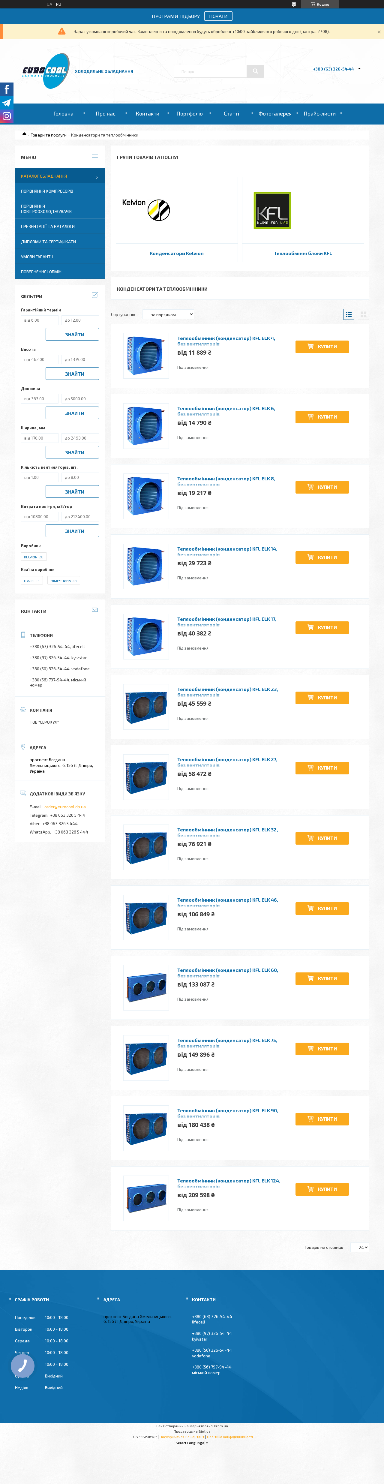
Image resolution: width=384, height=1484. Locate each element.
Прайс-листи (320, 113)
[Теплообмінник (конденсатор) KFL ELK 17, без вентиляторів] (146, 636)
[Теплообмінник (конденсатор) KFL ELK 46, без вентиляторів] (146, 917)
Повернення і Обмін (41, 271)
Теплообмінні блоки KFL (303, 253)
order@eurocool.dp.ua (65, 806)
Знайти (74, 334)
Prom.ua (221, 1426)
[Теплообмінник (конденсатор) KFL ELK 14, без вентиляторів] (146, 566)
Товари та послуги (49, 134)
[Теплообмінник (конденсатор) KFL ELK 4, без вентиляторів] (146, 356)
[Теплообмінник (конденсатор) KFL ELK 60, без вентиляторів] (146, 988)
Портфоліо (189, 113)
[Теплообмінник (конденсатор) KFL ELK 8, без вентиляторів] (146, 496)
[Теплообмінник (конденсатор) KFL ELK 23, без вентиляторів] (146, 707)
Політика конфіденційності (230, 1436)
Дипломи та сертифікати (48, 241)
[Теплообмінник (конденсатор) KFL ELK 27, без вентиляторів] (146, 777)
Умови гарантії (37, 256)
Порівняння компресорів (47, 191)
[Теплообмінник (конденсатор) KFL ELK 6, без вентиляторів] (146, 426)
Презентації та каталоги (48, 226)
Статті (231, 113)
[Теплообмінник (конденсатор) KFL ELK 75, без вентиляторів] (146, 1058)
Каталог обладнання (44, 176)
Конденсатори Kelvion (177, 253)
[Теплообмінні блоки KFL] (272, 210)
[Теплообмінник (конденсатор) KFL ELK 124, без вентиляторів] (146, 1198)
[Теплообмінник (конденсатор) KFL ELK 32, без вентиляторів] (146, 847)
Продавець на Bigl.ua (192, 1431)
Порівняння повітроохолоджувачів (46, 208)
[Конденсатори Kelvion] (146, 210)
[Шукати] (255, 71)
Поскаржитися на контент (182, 1436)
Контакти (147, 113)
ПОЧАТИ (218, 16)
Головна (63, 113)
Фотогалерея (275, 113)
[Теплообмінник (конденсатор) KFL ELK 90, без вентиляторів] (146, 1128)
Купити (327, 346)
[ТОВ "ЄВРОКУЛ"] (46, 87)
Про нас (106, 113)
